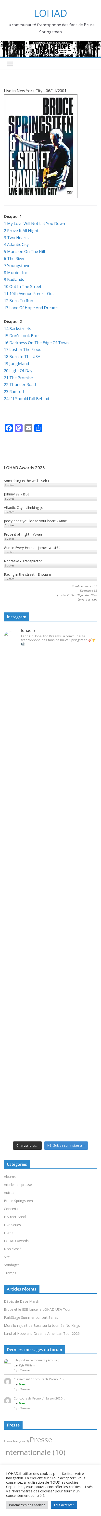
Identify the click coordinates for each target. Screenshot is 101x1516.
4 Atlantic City (16, 244)
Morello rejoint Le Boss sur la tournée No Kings (42, 1325)
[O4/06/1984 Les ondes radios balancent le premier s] (50, 732)
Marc (22, 1384)
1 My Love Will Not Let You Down (34, 223)
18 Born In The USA (22, 356)
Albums (10, 1176)
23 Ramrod (14, 391)
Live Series (12, 1224)
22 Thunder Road (20, 384)
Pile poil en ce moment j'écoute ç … (38, 1360)
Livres (8, 1232)
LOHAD (50, 13)
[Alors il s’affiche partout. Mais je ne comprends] (50, 949)
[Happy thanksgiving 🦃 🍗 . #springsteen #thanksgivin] (50, 841)
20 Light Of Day (18, 370)
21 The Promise (18, 377)
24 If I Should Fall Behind (26, 398)
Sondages (12, 1265)
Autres (9, 1192)
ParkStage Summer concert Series (31, 1317)
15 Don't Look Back (22, 335)
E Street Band (15, 1216)
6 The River (14, 258)
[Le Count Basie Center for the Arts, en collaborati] (50, 786)
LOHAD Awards (16, 1240)
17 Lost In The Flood (22, 349)
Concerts (11, 1208)
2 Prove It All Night (21, 230)
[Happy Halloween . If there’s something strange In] (50, 895)
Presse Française (16, 1441)
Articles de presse (18, 1184)
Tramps (10, 1273)
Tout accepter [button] (64, 1505)
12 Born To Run (18, 300)
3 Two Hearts (16, 237)
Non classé (13, 1249)
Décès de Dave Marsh (21, 1301)
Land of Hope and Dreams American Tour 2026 (42, 1333)
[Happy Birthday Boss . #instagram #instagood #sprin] (50, 1057)
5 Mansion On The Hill (24, 251)
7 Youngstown (17, 265)
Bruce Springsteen (18, 1200)
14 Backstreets (17, 328)
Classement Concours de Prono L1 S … (40, 1379)
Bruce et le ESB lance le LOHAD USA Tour (37, 1309)
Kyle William (27, 1365)
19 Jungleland (16, 363)
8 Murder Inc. (16, 272)
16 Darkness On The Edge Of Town (36, 342)
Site (7, 1257)
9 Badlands (14, 279)
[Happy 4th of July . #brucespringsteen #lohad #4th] (50, 678)
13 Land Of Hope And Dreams (31, 307)
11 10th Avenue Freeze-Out (29, 293)
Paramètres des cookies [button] (27, 1505)
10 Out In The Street (22, 286)
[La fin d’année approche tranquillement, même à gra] (50, 1003)
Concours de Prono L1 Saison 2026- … (40, 1398)
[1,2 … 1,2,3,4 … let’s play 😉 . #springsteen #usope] (50, 1112)
